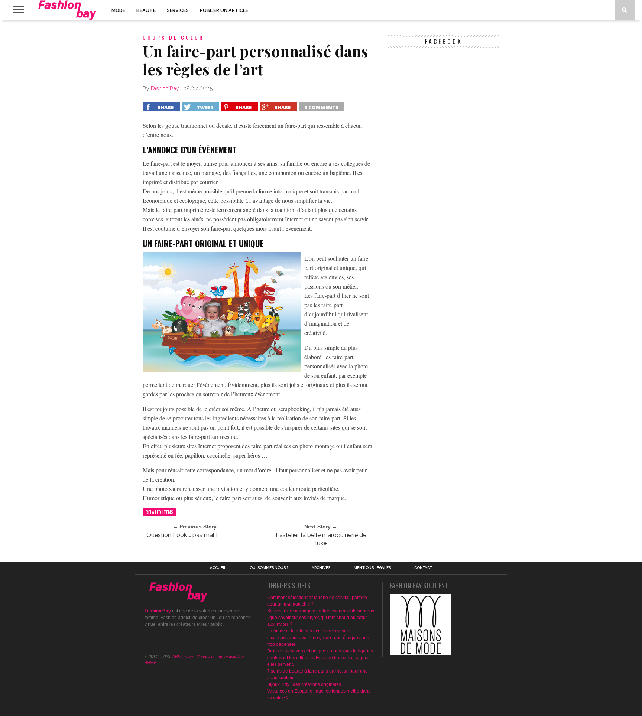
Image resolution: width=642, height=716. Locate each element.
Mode (118, 10)
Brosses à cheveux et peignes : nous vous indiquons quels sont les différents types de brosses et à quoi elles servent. (320, 657)
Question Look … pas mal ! (181, 534)
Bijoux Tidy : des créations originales (304, 684)
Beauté (146, 10)
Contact (423, 568)
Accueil (218, 568)
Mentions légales (372, 568)
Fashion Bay (165, 88)
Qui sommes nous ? (269, 568)
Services (178, 10)
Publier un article (224, 10)
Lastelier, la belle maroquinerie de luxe (321, 539)
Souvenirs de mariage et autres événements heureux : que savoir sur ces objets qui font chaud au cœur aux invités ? (320, 617)
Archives (321, 568)
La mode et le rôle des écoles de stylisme (308, 631)
